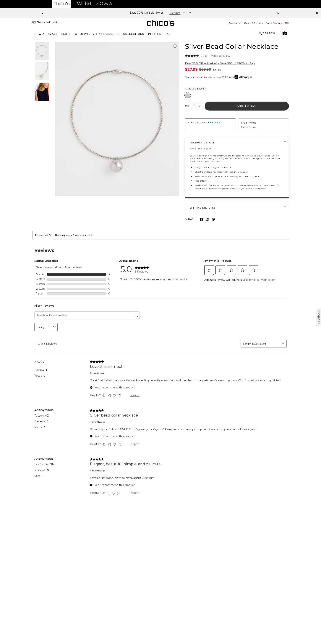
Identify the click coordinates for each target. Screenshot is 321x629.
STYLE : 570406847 (200, 149)
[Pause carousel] (317, 13)
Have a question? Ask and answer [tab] (74, 235)
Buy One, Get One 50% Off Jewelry (146, 12)
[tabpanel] (160, 372)
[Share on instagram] (207, 219)
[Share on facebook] (201, 219)
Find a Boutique (273, 23)
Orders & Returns (253, 23)
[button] (284, 33)
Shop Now (181, 13)
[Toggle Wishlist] (175, 46)
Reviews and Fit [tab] (43, 235)
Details (217, 69)
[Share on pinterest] (213, 219)
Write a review (220, 55)
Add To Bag (247, 106)
